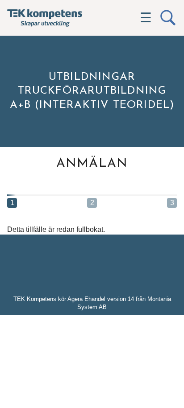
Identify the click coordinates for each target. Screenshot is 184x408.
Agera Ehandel (86, 299)
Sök (168, 18)
